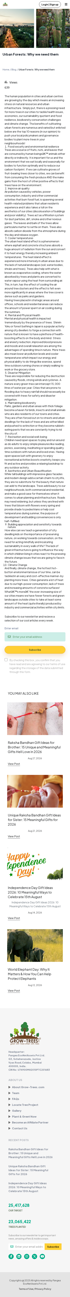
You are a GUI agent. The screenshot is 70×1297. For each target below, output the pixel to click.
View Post (14, 763)
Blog (13, 69)
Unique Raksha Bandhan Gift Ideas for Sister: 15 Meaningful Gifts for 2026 (34, 819)
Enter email (11, 628)
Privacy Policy (43, 1288)
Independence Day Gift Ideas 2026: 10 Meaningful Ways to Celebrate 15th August (30, 892)
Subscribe (35, 649)
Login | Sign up (50, 4)
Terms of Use (26, 1288)
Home (6, 69)
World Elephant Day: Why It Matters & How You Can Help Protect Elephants (29, 973)
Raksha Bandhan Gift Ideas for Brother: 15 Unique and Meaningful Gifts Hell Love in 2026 (34, 747)
